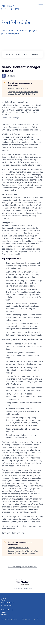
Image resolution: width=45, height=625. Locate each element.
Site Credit (37, 619)
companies (9, 54)
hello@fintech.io (7, 610)
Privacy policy (17, 588)
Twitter (3, 612)
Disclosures (26, 619)
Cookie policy (28, 588)
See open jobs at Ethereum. (18, 88)
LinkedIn (4, 614)
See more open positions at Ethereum (22, 567)
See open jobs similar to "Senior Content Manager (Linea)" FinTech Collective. (23, 93)
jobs (17, 54)
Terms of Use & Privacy (10, 619)
